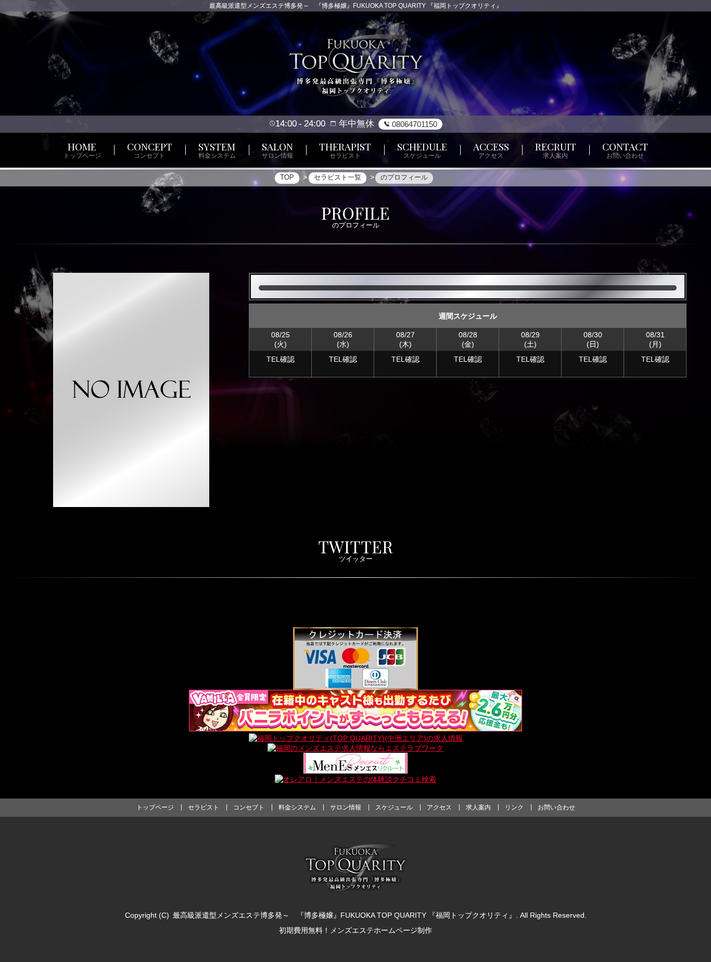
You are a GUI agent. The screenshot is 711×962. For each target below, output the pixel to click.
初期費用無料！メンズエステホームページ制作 (355, 930)
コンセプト (248, 807)
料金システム (297, 807)
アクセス (439, 807)
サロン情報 (345, 807)
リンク (514, 807)
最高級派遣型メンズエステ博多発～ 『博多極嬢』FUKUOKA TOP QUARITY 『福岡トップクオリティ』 (344, 915)
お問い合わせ (556, 807)
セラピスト (203, 807)
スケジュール (394, 807)
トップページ (155, 807)
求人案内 (478, 807)
